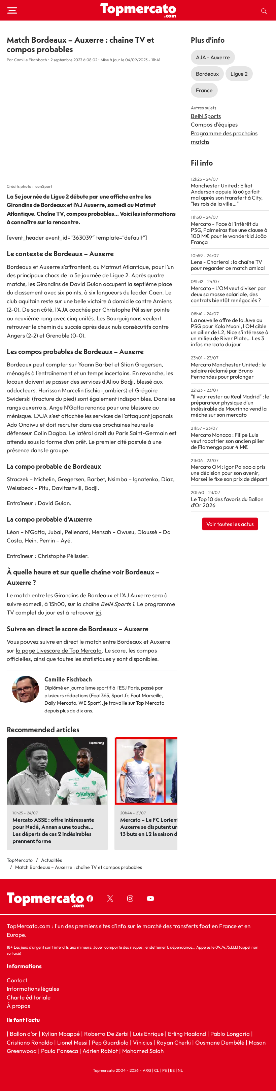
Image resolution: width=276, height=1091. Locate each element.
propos (20, 1005)
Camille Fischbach (68, 679)
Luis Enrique (148, 1033)
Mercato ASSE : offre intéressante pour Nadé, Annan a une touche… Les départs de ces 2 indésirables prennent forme (53, 830)
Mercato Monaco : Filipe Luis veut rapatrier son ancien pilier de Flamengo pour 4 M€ (228, 441)
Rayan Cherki (174, 1042)
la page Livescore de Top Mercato (59, 650)
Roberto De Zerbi (106, 1033)
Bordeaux (207, 73)
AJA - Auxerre (213, 57)
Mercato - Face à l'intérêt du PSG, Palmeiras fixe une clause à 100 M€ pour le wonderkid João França (229, 233)
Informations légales (33, 988)
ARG (147, 1070)
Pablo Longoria (230, 1033)
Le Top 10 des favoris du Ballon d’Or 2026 (227, 502)
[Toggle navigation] (12, 10)
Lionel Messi (72, 1042)
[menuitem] (263, 10)
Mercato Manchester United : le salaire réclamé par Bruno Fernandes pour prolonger (228, 370)
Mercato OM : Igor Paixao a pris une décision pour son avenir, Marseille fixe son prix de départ (229, 473)
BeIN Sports (206, 115)
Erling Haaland (187, 1033)
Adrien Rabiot (100, 1051)
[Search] (263, 10)
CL (156, 1070)
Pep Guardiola (110, 1042)
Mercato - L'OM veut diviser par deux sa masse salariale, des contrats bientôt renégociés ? (228, 294)
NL (180, 1070)
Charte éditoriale (28, 997)
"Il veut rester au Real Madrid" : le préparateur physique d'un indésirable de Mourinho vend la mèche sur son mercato (230, 405)
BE (172, 1070)
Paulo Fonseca (59, 1051)
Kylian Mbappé (61, 1033)
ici (98, 612)
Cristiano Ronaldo (30, 1042)
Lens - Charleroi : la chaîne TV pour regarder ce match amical (228, 265)
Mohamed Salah (143, 1051)
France (204, 90)
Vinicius (142, 1042)
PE (164, 1070)
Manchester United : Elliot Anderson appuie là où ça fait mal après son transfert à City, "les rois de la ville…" (227, 194)
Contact (17, 980)
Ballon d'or (23, 1033)
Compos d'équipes (214, 124)
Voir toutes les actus (230, 524)
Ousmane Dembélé (219, 1042)
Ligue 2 (239, 73)
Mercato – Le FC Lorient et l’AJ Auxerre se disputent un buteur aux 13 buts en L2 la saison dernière (162, 826)
